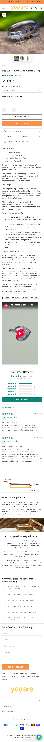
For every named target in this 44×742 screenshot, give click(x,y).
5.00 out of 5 (28, 376)
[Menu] (3, 8)
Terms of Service (32, 676)
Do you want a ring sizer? (11, 86)
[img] (7, 414)
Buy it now (22, 123)
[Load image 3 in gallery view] (27, 58)
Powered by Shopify (22, 737)
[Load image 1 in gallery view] (16, 58)
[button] (30, 8)
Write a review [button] (22, 400)
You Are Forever (18, 735)
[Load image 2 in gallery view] (22, 58)
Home (4, 65)
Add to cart (22, 117)
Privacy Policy (16, 676)
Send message (16, 667)
